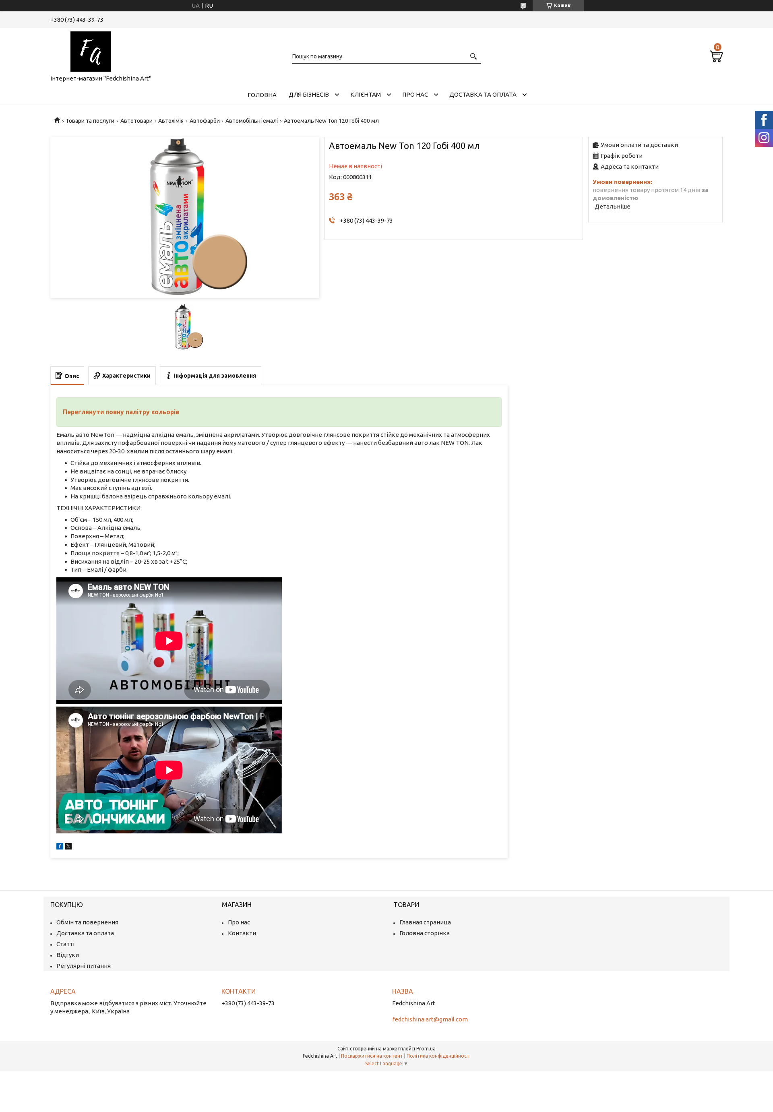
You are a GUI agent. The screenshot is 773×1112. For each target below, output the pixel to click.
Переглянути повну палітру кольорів (121, 411)
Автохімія (171, 121)
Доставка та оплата (483, 94)
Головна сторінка (424, 933)
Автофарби (205, 121)
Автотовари (136, 121)
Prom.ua (426, 1048)
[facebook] (59, 847)
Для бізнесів (309, 94)
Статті (65, 943)
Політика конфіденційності (439, 1055)
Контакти (242, 933)
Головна (262, 94)
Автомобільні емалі (251, 121)
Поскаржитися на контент (372, 1055)
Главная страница (425, 922)
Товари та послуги (90, 121)
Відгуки (67, 954)
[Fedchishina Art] (90, 50)
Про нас (415, 94)
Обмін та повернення (87, 922)
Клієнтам (365, 94)
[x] (68, 847)
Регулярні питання (83, 965)
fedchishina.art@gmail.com (430, 1019)
